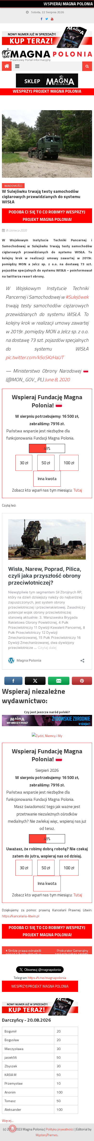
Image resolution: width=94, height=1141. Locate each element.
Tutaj (77, 490)
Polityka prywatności (60, 1129)
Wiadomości (13, 185)
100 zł (69, 463)
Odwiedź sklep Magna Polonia (47, 80)
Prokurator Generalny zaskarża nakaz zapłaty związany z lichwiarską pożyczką (71, 951)
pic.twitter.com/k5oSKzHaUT (35, 357)
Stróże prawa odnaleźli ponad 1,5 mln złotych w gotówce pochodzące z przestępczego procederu (23, 951)
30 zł (24, 463)
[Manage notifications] (12, 1128)
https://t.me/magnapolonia (47, 977)
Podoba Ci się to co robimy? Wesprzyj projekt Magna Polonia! (47, 216)
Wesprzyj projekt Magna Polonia (47, 91)
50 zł (46, 463)
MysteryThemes (47, 1135)
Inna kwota (47, 479)
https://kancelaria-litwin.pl (20, 915)
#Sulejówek (77, 297)
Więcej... (7, 1120)
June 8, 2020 (57, 379)
